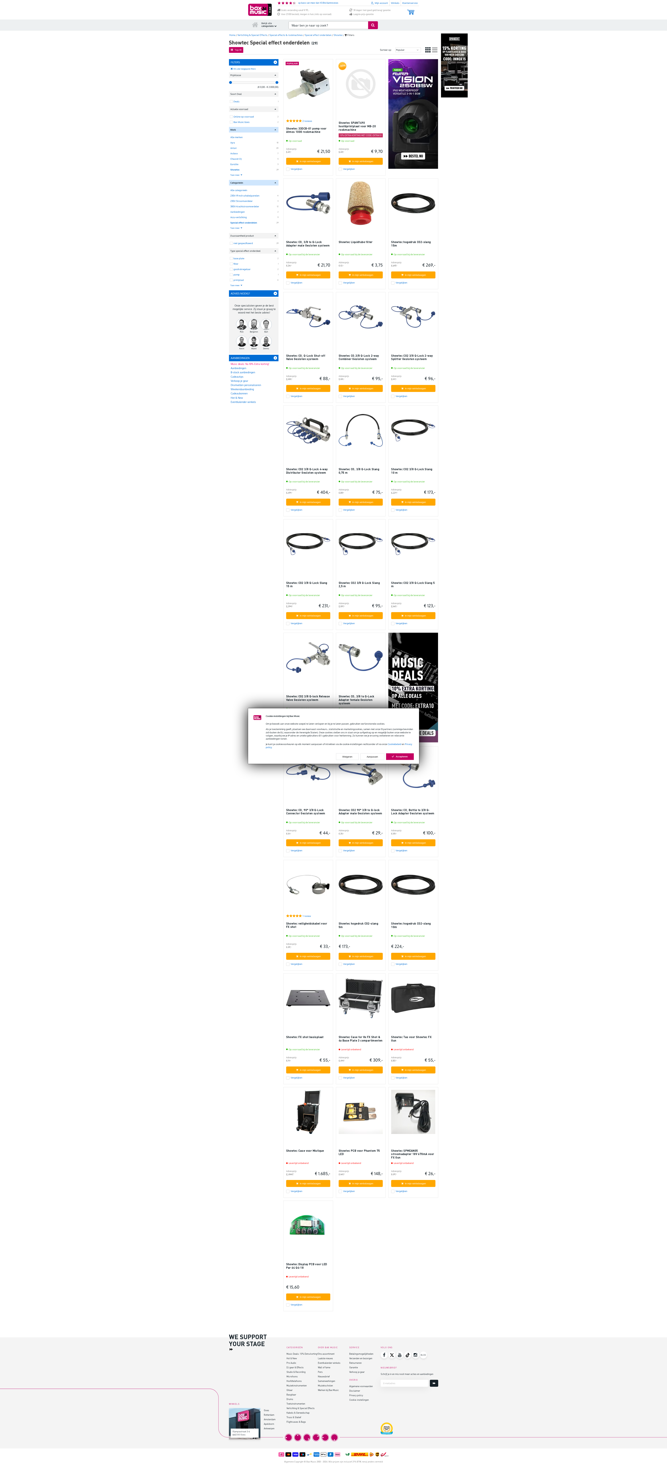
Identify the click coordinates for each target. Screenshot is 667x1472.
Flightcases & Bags (296, 1421)
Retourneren (355, 1362)
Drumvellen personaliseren (246, 385)
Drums (290, 1399)
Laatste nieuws (325, 1358)
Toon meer (235, 175)
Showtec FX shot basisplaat (305, 1037)
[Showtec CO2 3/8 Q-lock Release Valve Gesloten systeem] (308, 659)
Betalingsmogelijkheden (361, 1353)
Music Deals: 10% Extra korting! (302, 1353)
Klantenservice (410, 3)
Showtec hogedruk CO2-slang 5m (358, 925)
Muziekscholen (325, 1385)
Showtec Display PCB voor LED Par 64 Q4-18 (306, 1265)
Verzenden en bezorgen (360, 1358)
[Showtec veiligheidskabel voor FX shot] (308, 886)
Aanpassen (372, 756)
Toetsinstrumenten (296, 1403)
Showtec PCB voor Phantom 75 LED (359, 1152)
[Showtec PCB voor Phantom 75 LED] (361, 1113)
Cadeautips (237, 376)
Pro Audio (291, 1362)
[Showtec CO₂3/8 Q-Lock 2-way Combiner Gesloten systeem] (361, 318)
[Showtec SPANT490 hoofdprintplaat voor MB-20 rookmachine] (361, 85)
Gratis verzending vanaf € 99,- (295, 10)
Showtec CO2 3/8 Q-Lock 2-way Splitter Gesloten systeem (412, 357)
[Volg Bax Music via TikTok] (407, 1355)
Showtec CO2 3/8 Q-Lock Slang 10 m (411, 470)
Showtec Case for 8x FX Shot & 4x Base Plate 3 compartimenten (361, 1038)
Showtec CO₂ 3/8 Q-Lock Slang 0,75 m (359, 470)
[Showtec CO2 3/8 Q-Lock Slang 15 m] (308, 545)
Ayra (232, 142)
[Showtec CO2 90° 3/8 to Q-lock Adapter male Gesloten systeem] (361, 772)
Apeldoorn (269, 1423)
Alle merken (236, 137)
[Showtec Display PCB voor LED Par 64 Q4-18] (308, 1227)
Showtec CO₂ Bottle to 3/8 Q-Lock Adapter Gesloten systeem (412, 811)
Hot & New (237, 397)
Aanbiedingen (237, 211)
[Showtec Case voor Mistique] (308, 1113)
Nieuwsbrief (324, 1376)
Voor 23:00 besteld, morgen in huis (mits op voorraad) (306, 14)
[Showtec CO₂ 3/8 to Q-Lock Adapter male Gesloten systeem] (308, 204)
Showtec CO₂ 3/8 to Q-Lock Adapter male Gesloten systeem (308, 243)
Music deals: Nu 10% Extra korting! (250, 363)
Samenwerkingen (326, 1380)
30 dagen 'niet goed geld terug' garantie (372, 10)
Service (354, 1347)
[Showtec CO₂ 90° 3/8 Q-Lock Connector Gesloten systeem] (308, 772)
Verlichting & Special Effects (301, 1408)
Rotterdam (269, 1414)
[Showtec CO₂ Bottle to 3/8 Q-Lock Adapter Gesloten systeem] (413, 772)
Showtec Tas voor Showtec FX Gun (411, 1038)
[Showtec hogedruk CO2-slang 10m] (413, 886)
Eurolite (234, 164)
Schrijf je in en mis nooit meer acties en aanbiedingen (407, 1373)
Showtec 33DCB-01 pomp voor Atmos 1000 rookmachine (306, 130)
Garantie (353, 1367)
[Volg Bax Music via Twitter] (392, 1355)
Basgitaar (291, 1394)
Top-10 (238, 49)
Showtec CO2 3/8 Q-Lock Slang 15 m (306, 584)
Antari (233, 148)
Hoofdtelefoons (294, 1380)
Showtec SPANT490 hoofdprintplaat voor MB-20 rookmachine (357, 126)
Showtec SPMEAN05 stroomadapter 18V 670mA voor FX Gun (412, 1154)
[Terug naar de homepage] (255, 24)
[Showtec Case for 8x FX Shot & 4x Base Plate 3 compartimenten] (361, 999)
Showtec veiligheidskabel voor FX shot (306, 925)
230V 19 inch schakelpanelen (244, 195)
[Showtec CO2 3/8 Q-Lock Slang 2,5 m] (361, 545)
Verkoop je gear (239, 380)
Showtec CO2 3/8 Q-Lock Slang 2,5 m (359, 584)
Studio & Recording (296, 1371)
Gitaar (290, 1389)
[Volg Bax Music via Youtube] (399, 1355)
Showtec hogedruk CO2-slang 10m (411, 925)
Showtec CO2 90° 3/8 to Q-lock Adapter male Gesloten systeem (360, 811)
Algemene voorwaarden (361, 1386)
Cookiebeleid (394, 744)
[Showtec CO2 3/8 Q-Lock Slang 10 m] (413, 432)
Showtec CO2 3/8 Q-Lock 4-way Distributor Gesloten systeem (307, 470)
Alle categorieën (238, 190)
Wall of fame (324, 1367)
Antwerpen (269, 1428)
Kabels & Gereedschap (298, 1412)
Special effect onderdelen (243, 222)
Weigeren (347, 756)
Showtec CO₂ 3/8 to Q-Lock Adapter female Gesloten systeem (356, 699)
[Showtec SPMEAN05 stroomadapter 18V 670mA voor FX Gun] (413, 1113)
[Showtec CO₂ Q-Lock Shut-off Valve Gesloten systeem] (308, 318)
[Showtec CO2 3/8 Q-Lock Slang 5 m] (413, 545)
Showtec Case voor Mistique (305, 1150)
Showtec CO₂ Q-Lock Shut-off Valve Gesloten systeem (305, 357)
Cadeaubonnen (239, 393)
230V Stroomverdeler (241, 201)
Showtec (235, 169)
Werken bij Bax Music (328, 1389)
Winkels (395, 3)
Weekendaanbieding (242, 389)
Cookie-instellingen (359, 1399)
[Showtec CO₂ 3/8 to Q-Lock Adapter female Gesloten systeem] (361, 659)
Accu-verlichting (238, 217)
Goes (266, 1410)
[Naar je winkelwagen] (411, 10)
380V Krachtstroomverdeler (244, 206)
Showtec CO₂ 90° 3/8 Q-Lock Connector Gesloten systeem (305, 811)
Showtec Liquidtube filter (356, 242)
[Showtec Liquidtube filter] (361, 204)
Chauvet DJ (236, 158)
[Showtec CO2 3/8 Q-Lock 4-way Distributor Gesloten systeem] (308, 432)
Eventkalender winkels (243, 401)
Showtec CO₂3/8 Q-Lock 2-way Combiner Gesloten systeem (359, 357)
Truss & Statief (294, 1417)
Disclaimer (354, 1390)
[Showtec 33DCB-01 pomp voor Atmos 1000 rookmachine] (308, 85)
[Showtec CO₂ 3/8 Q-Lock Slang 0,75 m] (361, 432)
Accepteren (402, 756)
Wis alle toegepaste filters (244, 69)
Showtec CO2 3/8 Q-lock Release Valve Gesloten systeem (308, 698)
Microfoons (292, 1376)
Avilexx (234, 153)
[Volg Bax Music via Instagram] (415, 1355)
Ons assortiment (326, 1353)
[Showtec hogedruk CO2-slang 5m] (361, 886)
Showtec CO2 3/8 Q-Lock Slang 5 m (413, 584)
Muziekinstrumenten (297, 1385)
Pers (320, 1371)
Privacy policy (356, 1395)
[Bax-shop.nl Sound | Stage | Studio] (260, 10)
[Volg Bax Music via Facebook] (384, 1355)
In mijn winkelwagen (310, 161)
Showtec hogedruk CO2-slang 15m (411, 243)
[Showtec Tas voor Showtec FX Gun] (413, 999)
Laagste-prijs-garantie (363, 14)
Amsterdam (270, 1419)
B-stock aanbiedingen (243, 372)
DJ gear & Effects (295, 1367)
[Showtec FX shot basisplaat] (308, 999)
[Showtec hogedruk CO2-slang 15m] (413, 204)
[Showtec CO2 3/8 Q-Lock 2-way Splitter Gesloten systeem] (413, 318)
